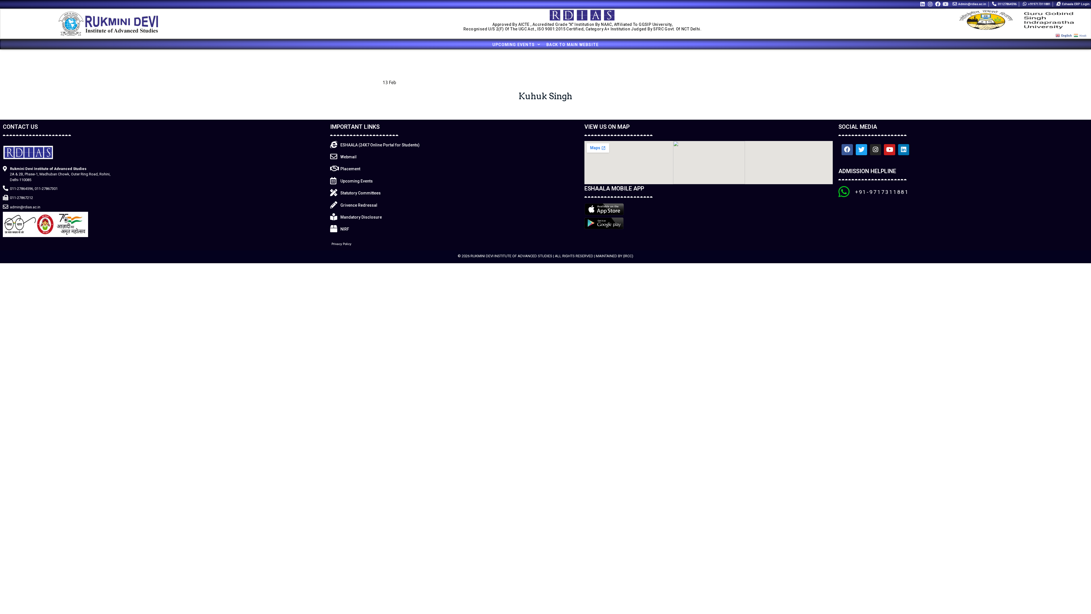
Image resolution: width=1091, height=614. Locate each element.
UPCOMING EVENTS (513, 44)
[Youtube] (945, 3)
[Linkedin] (922, 3)
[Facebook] (938, 3)
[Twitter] (861, 149)
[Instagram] (930, 3)
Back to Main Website (572, 44)
